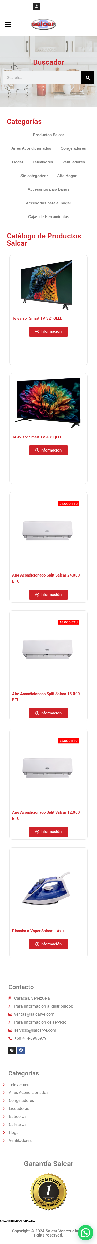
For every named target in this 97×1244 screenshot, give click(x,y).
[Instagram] (36, 6)
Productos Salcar (48, 134)
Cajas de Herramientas (48, 216)
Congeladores (73, 148)
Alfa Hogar (67, 175)
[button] (8, 24)
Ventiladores (73, 162)
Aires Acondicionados (31, 148)
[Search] (87, 77)
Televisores (43, 162)
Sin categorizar (34, 175)
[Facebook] (21, 1050)
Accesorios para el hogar (48, 203)
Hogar (17, 162)
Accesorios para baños (48, 189)
